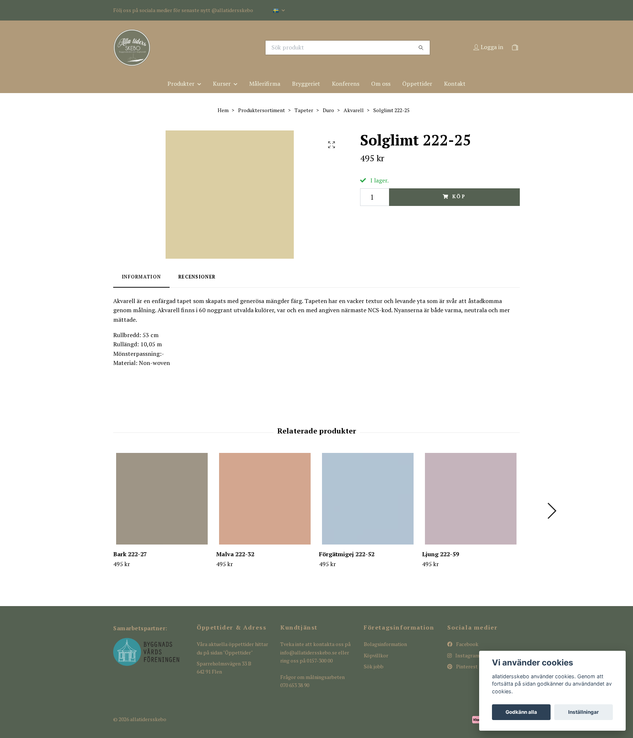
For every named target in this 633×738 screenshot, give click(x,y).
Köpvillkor (376, 655)
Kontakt (455, 84)
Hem (223, 110)
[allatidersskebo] (215, 47)
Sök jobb (374, 666)
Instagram (467, 655)
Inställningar (583, 712)
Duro (328, 110)
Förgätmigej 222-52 (346, 554)
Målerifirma (264, 84)
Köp (459, 196)
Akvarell (354, 110)
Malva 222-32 (235, 554)
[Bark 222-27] (162, 499)
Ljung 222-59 (440, 554)
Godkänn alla (521, 712)
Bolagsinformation (385, 644)
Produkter (181, 84)
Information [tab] (141, 277)
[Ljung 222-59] (470, 499)
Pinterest (466, 666)
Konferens (345, 84)
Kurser (222, 84)
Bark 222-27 (130, 554)
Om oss (380, 84)
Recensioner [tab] (196, 277)
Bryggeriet (306, 84)
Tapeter (304, 110)
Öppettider (417, 84)
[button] (551, 511)
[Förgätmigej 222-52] (368, 499)
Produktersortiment (261, 110)
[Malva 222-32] (265, 499)
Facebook (466, 644)
